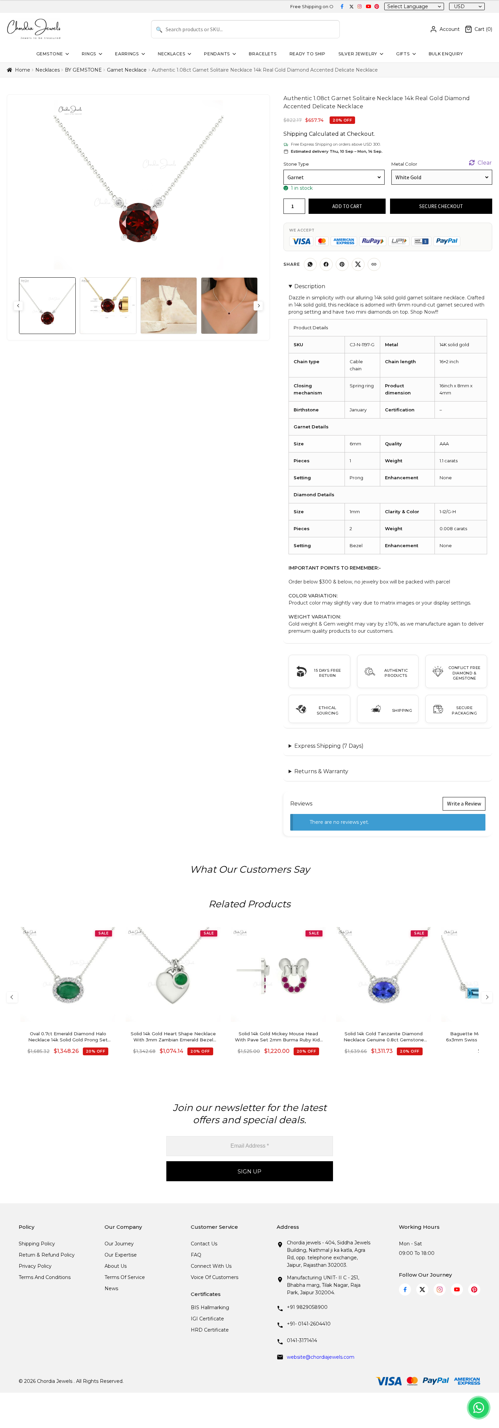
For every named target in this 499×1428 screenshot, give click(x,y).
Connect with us (211, 1266)
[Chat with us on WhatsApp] (478, 1407)
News (111, 1288)
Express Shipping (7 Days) (329, 746)
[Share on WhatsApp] (310, 264)
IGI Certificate (207, 1319)
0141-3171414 (302, 1340)
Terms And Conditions (45, 1277)
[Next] (486, 997)
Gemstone (49, 53)
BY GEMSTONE (83, 70)
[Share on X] (358, 264)
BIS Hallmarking (210, 1307)
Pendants (217, 53)
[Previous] (12, 997)
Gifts (403, 53)
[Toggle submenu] (66, 54)
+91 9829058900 (307, 1307)
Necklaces (171, 53)
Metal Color (404, 164)
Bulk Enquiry (446, 53)
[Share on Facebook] (326, 264)
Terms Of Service (125, 1277)
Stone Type (296, 164)
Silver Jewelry (357, 53)
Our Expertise (121, 1255)
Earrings (127, 53)
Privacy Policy (35, 1266)
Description (309, 286)
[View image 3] (169, 305)
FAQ (196, 1255)
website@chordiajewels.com (320, 1357)
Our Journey (119, 1244)
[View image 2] (108, 305)
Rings (89, 53)
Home (22, 70)
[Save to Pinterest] (342, 264)
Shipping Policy (37, 1244)
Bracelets (262, 53)
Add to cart (347, 206)
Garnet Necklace (127, 70)
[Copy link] (374, 264)
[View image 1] (47, 305)
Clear (485, 163)
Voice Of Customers (214, 1277)
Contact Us (204, 1244)
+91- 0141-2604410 (309, 1324)
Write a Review (464, 803)
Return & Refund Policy (47, 1255)
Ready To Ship (308, 53)
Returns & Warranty (321, 771)
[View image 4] (229, 305)
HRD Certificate (210, 1330)
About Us (116, 1266)
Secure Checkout (441, 206)
